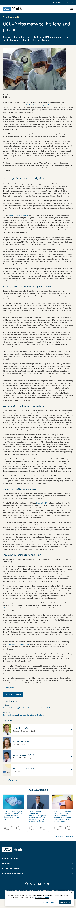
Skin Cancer (41, 715)
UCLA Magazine (8, 688)
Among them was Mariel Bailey (18, 644)
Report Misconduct (44, 890)
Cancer (5, 708)
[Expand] (72, 858)
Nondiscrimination (30, 890)
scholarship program (10, 608)
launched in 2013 (42, 503)
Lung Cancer (31, 715)
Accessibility (55, 890)
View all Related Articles (62, 836)
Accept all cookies (65, 902)
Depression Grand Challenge (18, 215)
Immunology (22, 715)
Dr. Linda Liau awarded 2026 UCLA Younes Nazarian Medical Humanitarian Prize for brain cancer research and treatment (62, 817)
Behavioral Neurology (10, 715)
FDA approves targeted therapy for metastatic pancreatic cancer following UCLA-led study (13, 816)
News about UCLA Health (32, 708)
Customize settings (48, 902)
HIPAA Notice (7, 890)
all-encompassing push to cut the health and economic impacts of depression (30, 105)
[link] (9, 780)
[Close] (71, 893)
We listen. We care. (67, 890)
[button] (57, 2)
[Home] (3, 17)
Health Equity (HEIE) (15, 708)
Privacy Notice (18, 890)
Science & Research (48, 708)
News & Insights (13, 17)
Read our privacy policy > (42, 897)
